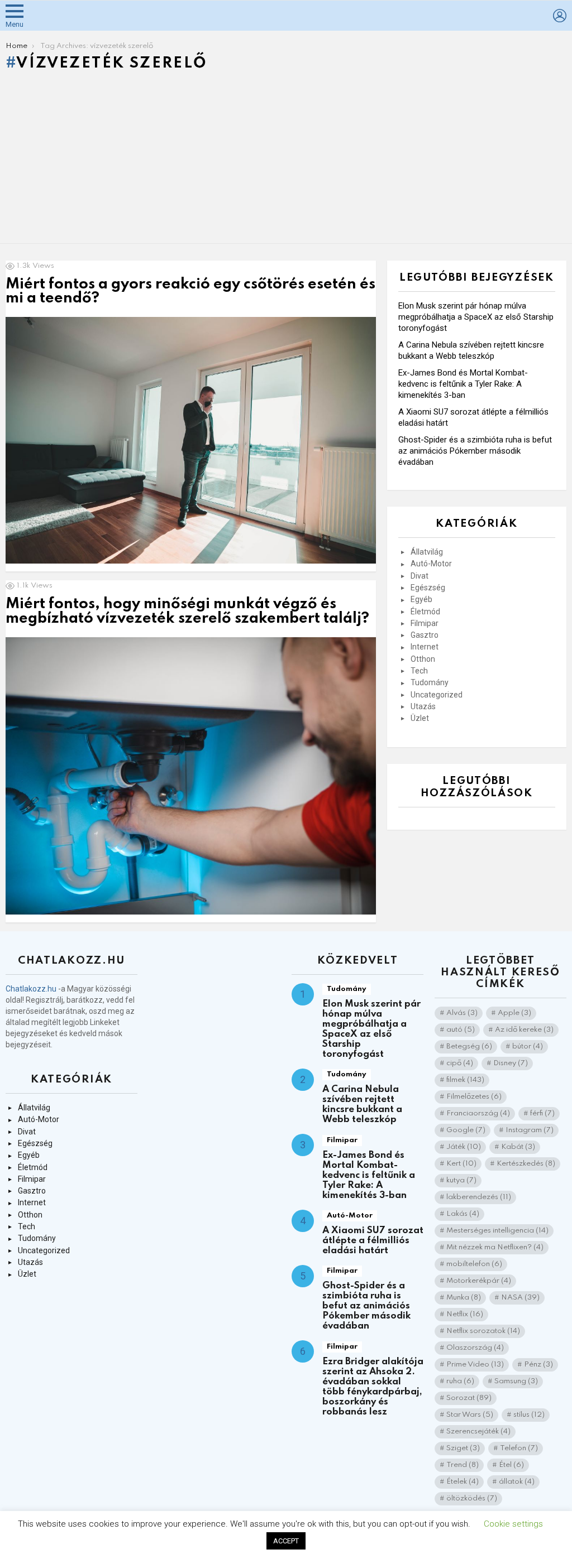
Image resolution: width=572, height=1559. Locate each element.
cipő (459, 1063)
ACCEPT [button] (286, 1541)
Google (465, 1130)
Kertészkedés (526, 1163)
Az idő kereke (524, 1029)
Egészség (428, 587)
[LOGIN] (559, 15)
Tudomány (430, 682)
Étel (511, 1465)
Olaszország (475, 1347)
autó (460, 1029)
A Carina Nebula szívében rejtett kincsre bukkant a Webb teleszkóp (362, 1104)
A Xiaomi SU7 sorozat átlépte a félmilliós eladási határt (372, 1240)
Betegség (469, 1046)
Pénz (538, 1364)
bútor (527, 1046)
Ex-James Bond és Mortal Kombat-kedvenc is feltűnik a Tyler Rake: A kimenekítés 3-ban (463, 384)
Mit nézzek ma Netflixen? (495, 1247)
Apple (514, 1013)
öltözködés (471, 1498)
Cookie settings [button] (513, 1524)
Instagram (530, 1130)
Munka (463, 1297)
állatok (517, 1481)
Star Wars (469, 1414)
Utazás (423, 706)
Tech (419, 670)
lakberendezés (478, 1197)
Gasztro (424, 635)
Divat (419, 575)
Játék (463, 1147)
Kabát (518, 1147)
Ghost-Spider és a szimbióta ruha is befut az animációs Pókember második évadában (475, 451)
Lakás (462, 1214)
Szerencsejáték (478, 1431)
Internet (424, 646)
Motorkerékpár (478, 1280)
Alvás (462, 1013)
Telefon (519, 1448)
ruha (460, 1381)
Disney (510, 1063)
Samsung (516, 1381)
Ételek (462, 1481)
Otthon (423, 659)
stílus (529, 1414)
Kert (461, 1163)
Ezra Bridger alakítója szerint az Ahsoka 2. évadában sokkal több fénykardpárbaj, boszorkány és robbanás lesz (372, 1387)
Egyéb (421, 599)
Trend (462, 1465)
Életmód (425, 611)
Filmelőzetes (474, 1096)
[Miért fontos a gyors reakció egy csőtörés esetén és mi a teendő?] (191, 440)
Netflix (464, 1314)
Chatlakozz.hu (31, 988)
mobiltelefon (474, 1264)
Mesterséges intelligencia (497, 1230)
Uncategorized (437, 694)
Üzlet (420, 718)
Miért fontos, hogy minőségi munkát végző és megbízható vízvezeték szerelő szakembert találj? (187, 611)
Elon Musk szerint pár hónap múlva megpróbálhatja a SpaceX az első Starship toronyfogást (476, 317)
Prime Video (475, 1364)
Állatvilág (427, 551)
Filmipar (424, 623)
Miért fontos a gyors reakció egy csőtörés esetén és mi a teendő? (190, 291)
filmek (465, 1080)
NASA (520, 1297)
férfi (542, 1113)
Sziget (463, 1448)
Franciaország (478, 1113)
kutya (461, 1180)
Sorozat (469, 1398)
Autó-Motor (431, 563)
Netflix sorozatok (483, 1331)
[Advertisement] (286, 160)
